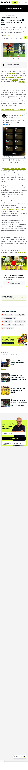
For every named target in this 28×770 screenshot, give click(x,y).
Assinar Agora (8, 343)
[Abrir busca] (19, 2)
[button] (14, 263)
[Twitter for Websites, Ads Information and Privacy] (24, 157)
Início (2, 15)
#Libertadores (6, 124)
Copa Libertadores (10, 15)
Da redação (6, 35)
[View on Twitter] (25, 116)
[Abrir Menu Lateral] (26, 2)
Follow (19, 117)
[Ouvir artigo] (3, 64)
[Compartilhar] (25, 37)
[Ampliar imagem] (14, 50)
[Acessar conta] (23, 2)
